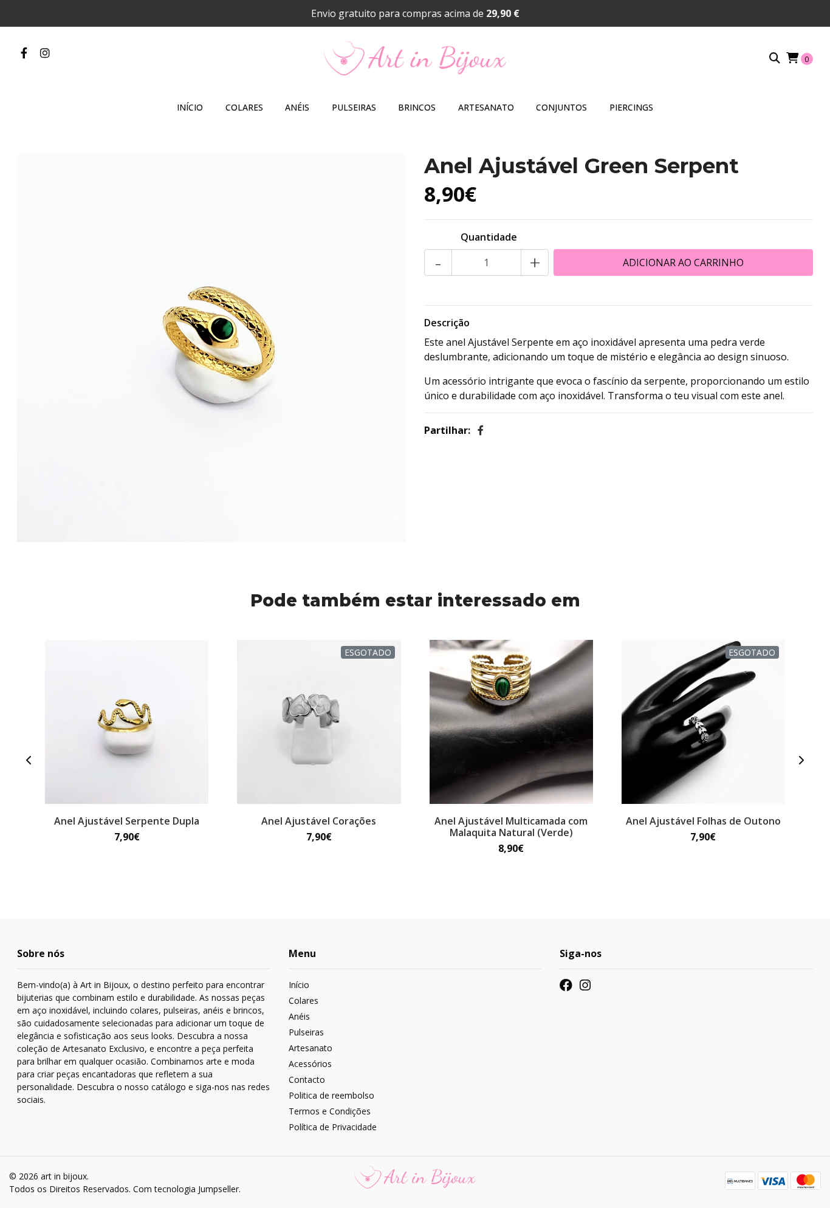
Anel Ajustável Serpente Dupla (126, 821)
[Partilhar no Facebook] (481, 430)
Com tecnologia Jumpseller (186, 1189)
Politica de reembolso (331, 1095)
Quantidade (489, 237)
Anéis (297, 107)
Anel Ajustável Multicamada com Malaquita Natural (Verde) (511, 826)
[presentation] (29, 760)
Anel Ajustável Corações (318, 821)
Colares (244, 107)
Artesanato (486, 107)
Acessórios (310, 1063)
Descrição (447, 322)
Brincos (417, 107)
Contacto (307, 1079)
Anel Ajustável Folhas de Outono (703, 821)
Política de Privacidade (333, 1127)
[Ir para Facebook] (24, 53)
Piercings (631, 107)
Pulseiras (354, 107)
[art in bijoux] (415, 57)
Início (190, 107)
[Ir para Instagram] (45, 53)
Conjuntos (561, 107)
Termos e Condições (330, 1111)
